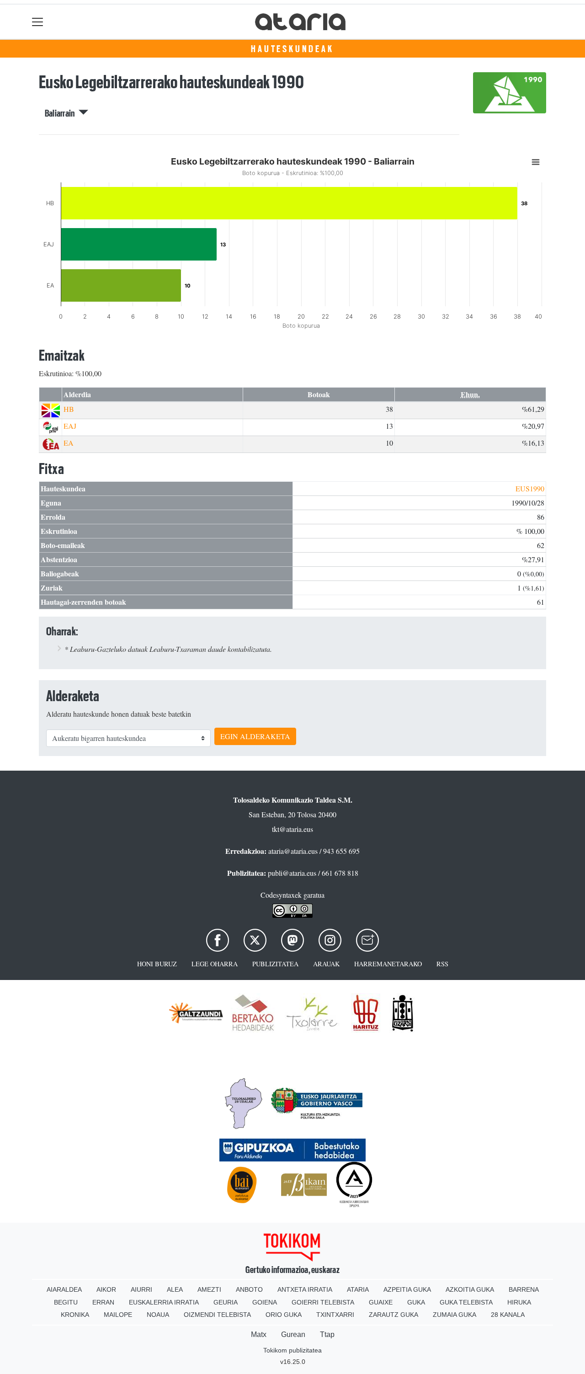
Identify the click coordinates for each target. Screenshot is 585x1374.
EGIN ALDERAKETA (255, 736)
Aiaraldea (64, 1289)
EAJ (70, 426)
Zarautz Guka (393, 1314)
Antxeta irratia (304, 1289)
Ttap (327, 1334)
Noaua (158, 1314)
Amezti (209, 1289)
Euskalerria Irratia (164, 1302)
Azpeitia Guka (407, 1289)
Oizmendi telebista (217, 1314)
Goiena (264, 1302)
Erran (103, 1302)
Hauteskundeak (292, 48)
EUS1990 (530, 488)
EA (69, 442)
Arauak (326, 963)
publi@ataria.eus (292, 873)
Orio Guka (284, 1314)
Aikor (106, 1289)
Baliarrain (62, 113)
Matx (258, 1334)
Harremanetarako (388, 963)
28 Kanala (508, 1314)
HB (69, 409)
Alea (175, 1289)
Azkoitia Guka (470, 1289)
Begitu (66, 1302)
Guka (416, 1302)
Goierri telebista (323, 1302)
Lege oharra (214, 963)
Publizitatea (275, 963)
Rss (442, 963)
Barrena (524, 1289)
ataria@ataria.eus (293, 851)
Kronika (75, 1314)
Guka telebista (466, 1302)
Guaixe (381, 1302)
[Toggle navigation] (38, 22)
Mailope (118, 1314)
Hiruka (519, 1302)
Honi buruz (157, 963)
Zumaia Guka (454, 1314)
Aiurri (141, 1289)
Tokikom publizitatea (292, 1350)
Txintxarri (335, 1314)
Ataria (358, 1289)
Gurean (293, 1334)
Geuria (225, 1302)
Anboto (249, 1289)
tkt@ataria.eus (292, 829)
